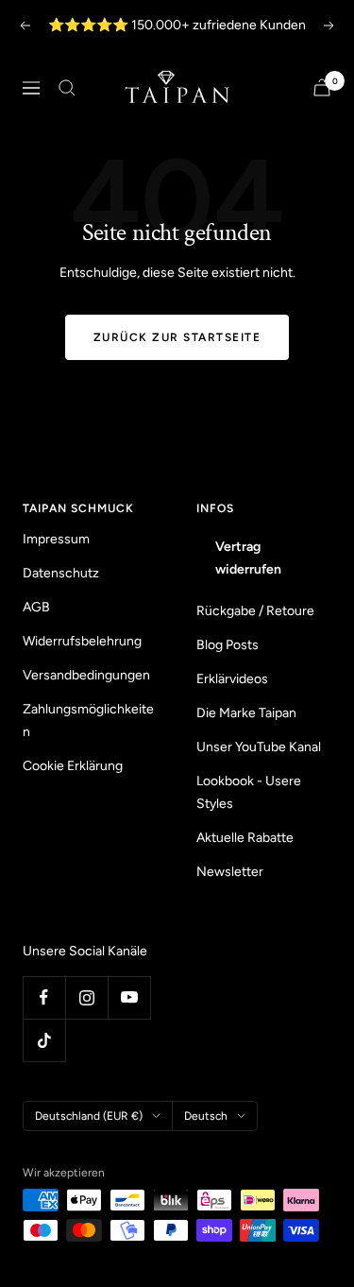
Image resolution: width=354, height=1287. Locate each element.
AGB (36, 607)
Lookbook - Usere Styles (248, 792)
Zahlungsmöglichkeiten (88, 720)
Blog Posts (227, 645)
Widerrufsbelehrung (82, 641)
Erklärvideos (232, 679)
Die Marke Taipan (246, 713)
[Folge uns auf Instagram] (86, 997)
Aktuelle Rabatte (245, 838)
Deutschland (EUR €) (89, 1116)
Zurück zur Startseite (177, 337)
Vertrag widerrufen (248, 558)
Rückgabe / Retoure (255, 611)
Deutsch (206, 1116)
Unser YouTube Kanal (258, 747)
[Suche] (67, 87)
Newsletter (229, 872)
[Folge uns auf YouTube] (129, 997)
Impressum (56, 539)
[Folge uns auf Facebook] (44, 997)
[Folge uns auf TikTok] (44, 1040)
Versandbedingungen (86, 675)
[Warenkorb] (321, 87)
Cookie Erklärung (73, 766)
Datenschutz (61, 573)
